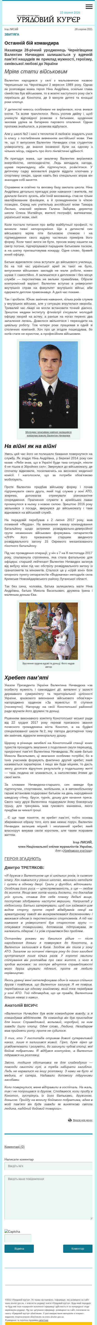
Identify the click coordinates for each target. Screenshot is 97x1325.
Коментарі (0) (15, 1146)
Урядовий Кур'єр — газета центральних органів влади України (48, 16)
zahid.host (43, 1320)
